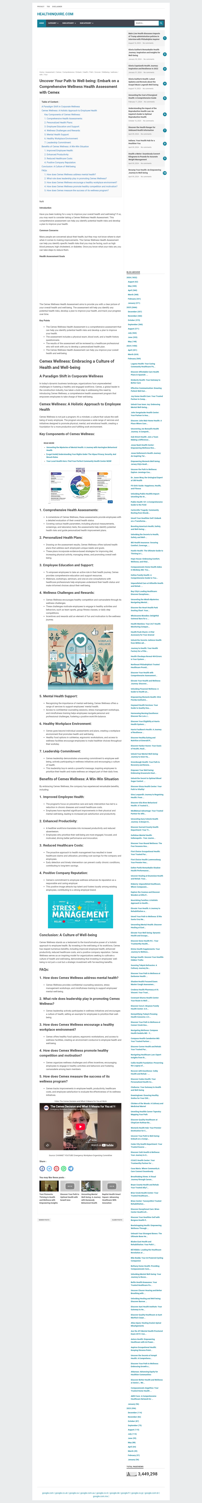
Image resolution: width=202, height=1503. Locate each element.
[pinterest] (56, 1168)
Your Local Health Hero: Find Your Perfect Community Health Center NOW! (78, 461)
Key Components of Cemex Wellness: (62, 114)
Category (52, 23)
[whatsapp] (63, 1168)
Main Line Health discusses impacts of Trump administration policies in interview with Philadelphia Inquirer (144, 36)
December (135, 312)
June (132, 337)
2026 (132, 277)
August (133, 282)
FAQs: (44, 170)
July (132, 333)
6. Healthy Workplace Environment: (61, 138)
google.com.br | (152, 1493)
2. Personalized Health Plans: (58, 122)
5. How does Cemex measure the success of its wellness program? (76, 190)
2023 (131, 1408)
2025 (132, 307)
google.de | (115, 1493)
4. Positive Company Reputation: (60, 162)
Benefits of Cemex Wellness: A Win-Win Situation (65, 146)
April (132, 290)
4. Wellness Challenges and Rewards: (62, 130)
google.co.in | (102, 1493)
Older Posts (117, 1220)
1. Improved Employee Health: (58, 150)
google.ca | (74, 1493)
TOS (48, 7)
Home (41, 23)
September (135, 324)
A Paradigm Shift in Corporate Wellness (61, 106)
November (135, 316)
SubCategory (68, 23)
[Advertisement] (80, 49)
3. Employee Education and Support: (62, 126)
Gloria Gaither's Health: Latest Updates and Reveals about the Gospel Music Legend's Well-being (143, 82)
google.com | (48, 1493)
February (134, 299)
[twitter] (49, 1168)
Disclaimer (57, 7)
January (134, 303)
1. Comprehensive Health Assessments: (63, 118)
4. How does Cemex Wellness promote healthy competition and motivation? (80, 186)
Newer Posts (44, 1220)
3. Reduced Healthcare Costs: (58, 158)
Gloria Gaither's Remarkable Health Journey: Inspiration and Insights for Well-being (144, 52)
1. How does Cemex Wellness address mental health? (70, 174)
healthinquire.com (55, 14)
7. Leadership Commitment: (57, 142)
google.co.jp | (137, 1493)
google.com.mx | (101, 1496)
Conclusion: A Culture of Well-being (59, 166)
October (134, 320)
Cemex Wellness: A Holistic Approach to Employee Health (69, 110)
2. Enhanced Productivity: (56, 154)
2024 (132, 346)
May (132, 286)
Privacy (40, 7)
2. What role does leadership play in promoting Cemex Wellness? (75, 178)
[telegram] (71, 1168)
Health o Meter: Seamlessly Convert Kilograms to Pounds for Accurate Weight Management (144, 157)
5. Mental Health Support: (56, 134)
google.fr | (126, 1493)
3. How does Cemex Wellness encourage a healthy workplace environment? (80, 182)
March (133, 294)
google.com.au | (88, 1493)
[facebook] (42, 1168)
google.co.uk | (62, 1493)
